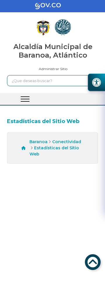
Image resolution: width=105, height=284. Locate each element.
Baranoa (38, 141)
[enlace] (52, 6)
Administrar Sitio (53, 69)
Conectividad (66, 141)
